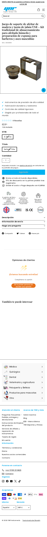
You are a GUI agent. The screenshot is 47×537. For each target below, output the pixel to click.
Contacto (6, 458)
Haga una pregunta (11, 225)
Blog (25, 418)
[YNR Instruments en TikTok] (19, 481)
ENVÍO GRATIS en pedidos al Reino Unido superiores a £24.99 (23, 3)
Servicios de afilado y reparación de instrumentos (11, 431)
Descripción (8, 217)
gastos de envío (26, 166)
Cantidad (6, 155)
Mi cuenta (6, 440)
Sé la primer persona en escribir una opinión (23, 285)
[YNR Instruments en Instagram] (3, 481)
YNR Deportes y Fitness (33, 425)
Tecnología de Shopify (31, 520)
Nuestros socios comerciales (14, 454)
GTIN (4, 132)
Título (5, 144)
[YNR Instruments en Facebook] (7, 481)
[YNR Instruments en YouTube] (11, 481)
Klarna (4, 451)
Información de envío (12, 221)
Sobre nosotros (30, 415)
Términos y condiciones (12, 448)
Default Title (9, 149)
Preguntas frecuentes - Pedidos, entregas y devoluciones (12, 417)
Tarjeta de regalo (9, 437)
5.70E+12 (7, 137)
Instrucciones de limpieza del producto (12, 424)
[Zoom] (44, 90)
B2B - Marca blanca (32, 421)
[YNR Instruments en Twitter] (15, 481)
